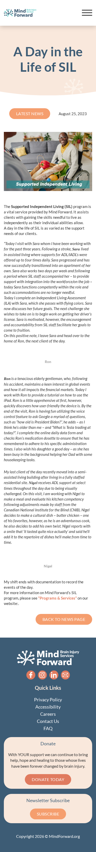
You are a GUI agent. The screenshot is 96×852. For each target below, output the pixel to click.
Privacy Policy (48, 699)
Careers (48, 714)
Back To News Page (64, 619)
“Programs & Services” (58, 598)
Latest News (30, 113)
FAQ (48, 728)
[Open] (87, 13)
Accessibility (48, 707)
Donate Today (48, 779)
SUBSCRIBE (48, 813)
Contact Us (48, 721)
